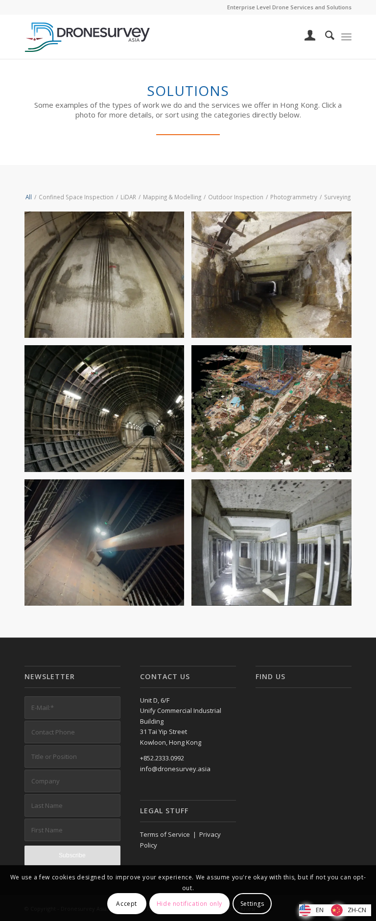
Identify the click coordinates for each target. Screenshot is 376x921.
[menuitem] (305, 37)
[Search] (324, 37)
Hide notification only (189, 903)
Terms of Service (165, 834)
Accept (126, 903)
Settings (252, 903)
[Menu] (346, 37)
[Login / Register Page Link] (305, 37)
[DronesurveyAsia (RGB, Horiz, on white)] (87, 37)
